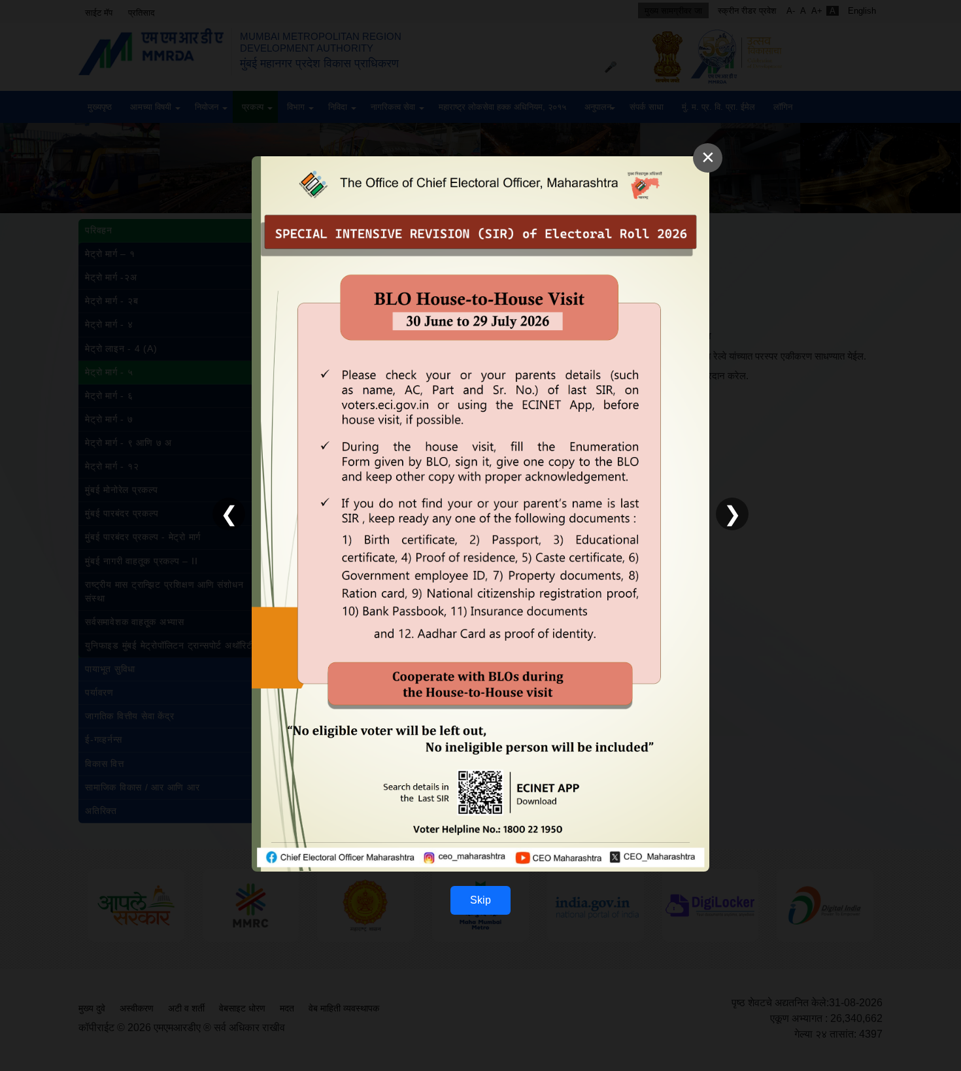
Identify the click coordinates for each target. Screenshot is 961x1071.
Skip (480, 900)
